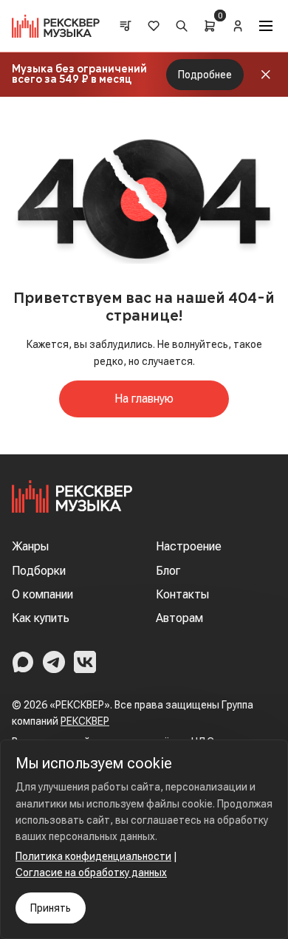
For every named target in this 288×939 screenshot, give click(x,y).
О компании (42, 594)
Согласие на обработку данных (91, 872)
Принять (50, 908)
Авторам (179, 618)
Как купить (40, 618)
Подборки (39, 571)
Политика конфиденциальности (93, 856)
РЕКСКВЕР (85, 721)
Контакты (182, 594)
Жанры (30, 546)
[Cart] (209, 26)
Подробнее (205, 75)
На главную (144, 399)
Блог (168, 571)
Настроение (189, 546)
